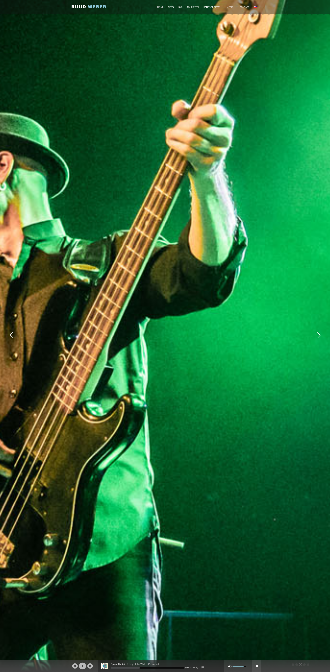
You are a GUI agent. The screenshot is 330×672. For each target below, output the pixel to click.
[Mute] (230, 666)
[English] (256, 9)
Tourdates (193, 7)
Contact (244, 7)
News (171, 7)
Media (230, 7)
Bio (180, 7)
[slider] (147, 668)
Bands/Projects (212, 7)
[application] (165, 666)
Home (160, 7)
